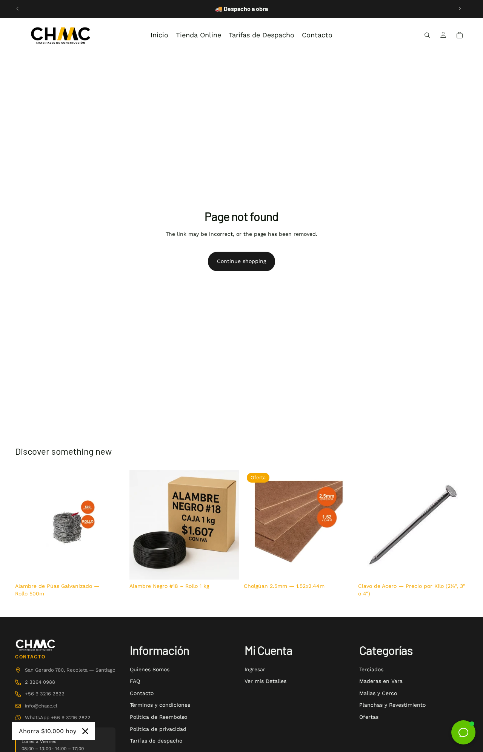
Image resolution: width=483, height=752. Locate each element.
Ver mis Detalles (265, 681)
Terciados (371, 669)
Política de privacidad (158, 729)
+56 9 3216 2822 (45, 694)
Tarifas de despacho (156, 741)
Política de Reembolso (158, 717)
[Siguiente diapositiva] (459, 8)
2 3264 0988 (40, 682)
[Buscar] (427, 35)
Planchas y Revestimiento (392, 705)
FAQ (135, 681)
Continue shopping (241, 261)
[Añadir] (113, 568)
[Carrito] (459, 35)
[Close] (85, 731)
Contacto (142, 693)
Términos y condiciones (160, 705)
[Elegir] (456, 568)
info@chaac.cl (41, 706)
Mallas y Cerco (378, 693)
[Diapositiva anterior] (17, 8)
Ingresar (255, 669)
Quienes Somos (149, 669)
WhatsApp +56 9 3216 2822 (58, 717)
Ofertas (368, 717)
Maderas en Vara (381, 681)
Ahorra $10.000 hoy (47, 731)
